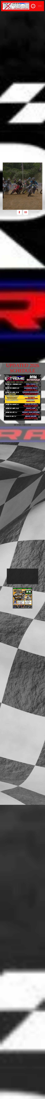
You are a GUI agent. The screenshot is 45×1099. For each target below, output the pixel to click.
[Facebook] (19, 212)
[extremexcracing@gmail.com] (25, 212)
